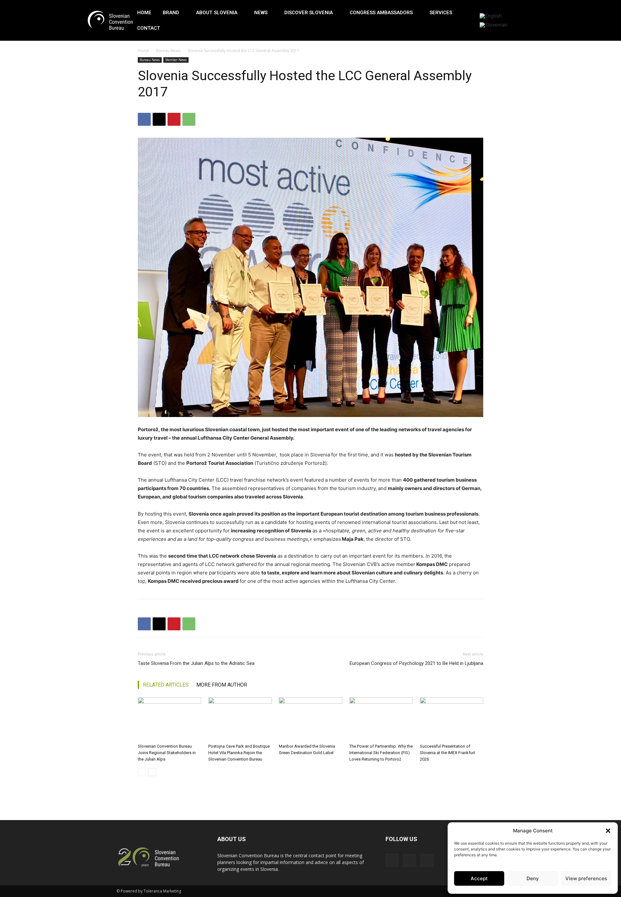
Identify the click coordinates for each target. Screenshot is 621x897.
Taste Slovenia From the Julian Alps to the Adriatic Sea (196, 663)
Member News (176, 60)
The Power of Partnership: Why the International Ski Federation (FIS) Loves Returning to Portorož (381, 753)
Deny (533, 878)
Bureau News (168, 50)
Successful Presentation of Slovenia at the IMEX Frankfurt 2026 (447, 753)
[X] (159, 119)
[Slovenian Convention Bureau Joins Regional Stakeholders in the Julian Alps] (169, 719)
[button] (608, 831)
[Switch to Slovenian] (493, 24)
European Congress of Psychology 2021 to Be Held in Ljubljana (416, 663)
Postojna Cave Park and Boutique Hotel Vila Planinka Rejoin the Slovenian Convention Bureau (239, 753)
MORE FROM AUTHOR (221, 685)
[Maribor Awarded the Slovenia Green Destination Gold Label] (310, 719)
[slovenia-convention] (109, 20)
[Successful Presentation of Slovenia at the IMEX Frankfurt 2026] (451, 719)
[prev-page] (142, 772)
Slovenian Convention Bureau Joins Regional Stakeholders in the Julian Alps (167, 753)
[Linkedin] (409, 860)
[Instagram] (392, 860)
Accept (479, 878)
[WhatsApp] (188, 119)
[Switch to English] (490, 15)
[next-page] (152, 772)
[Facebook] (144, 119)
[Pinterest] (174, 119)
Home (143, 50)
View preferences (586, 878)
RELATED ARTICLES (166, 685)
